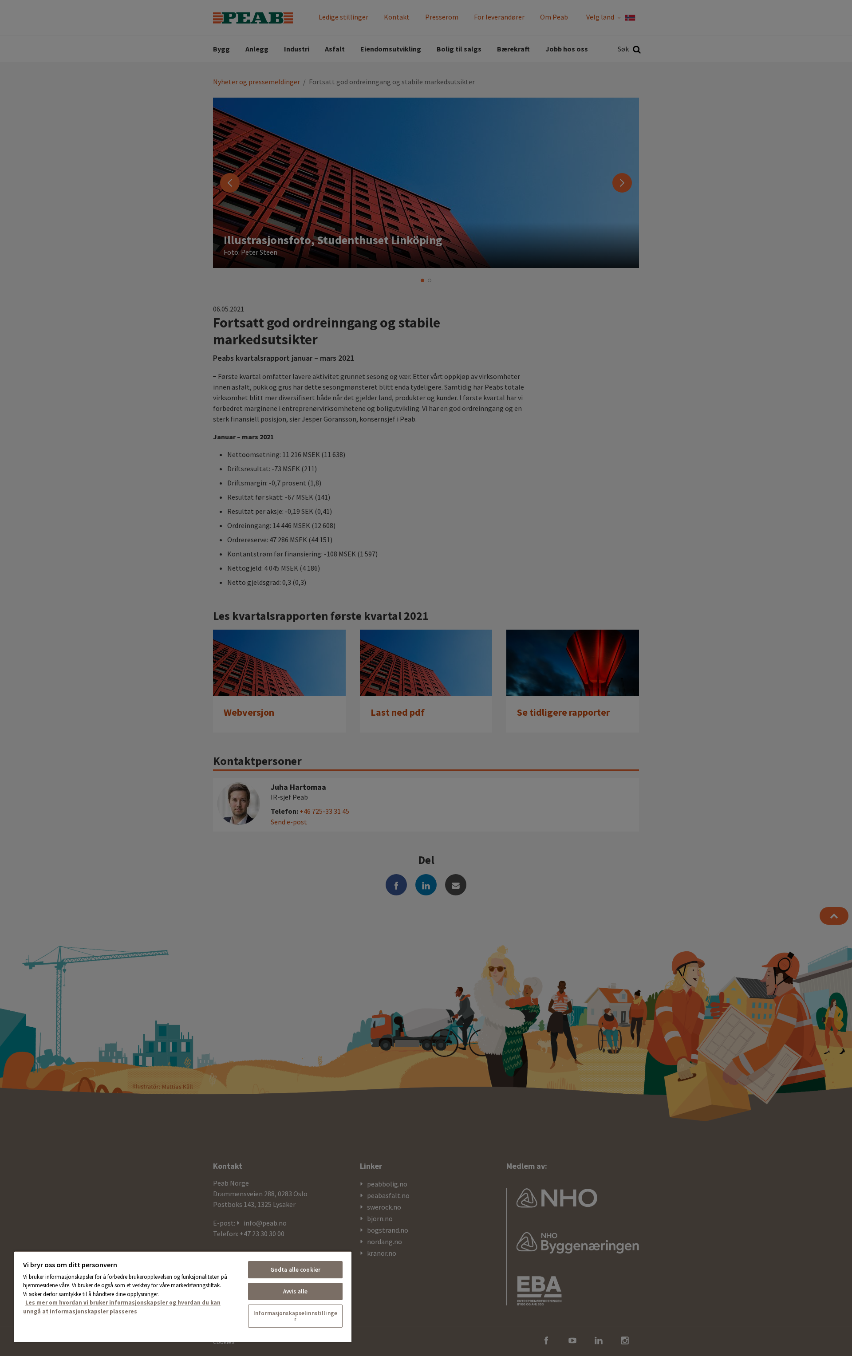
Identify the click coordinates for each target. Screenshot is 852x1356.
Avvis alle (295, 1291)
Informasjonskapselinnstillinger (295, 1316)
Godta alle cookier (295, 1269)
